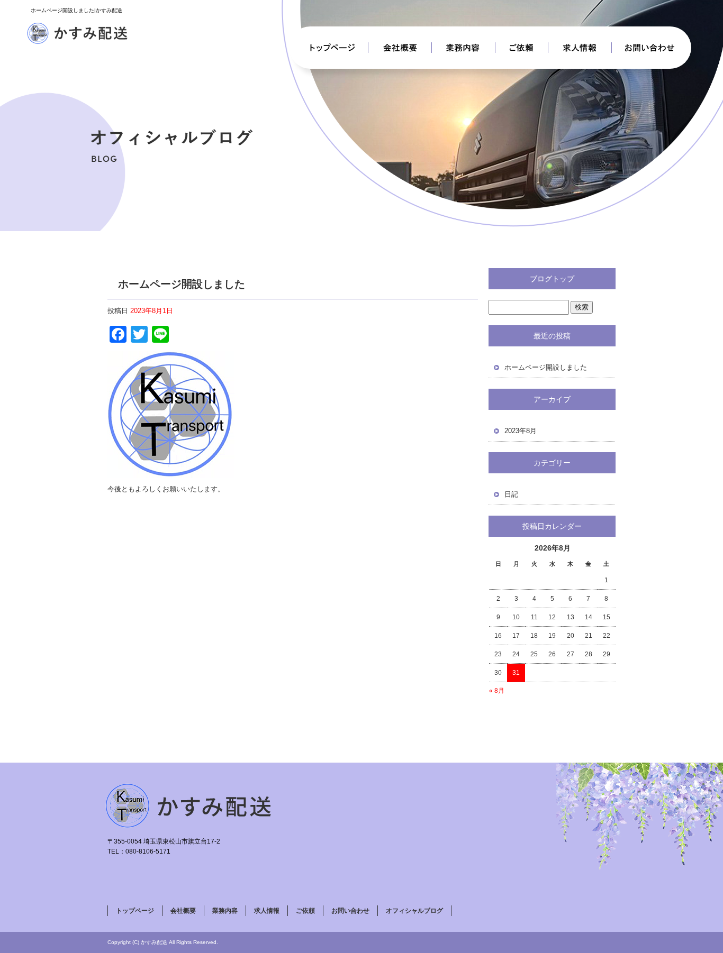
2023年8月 (520, 431)
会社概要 (400, 47)
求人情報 (580, 47)
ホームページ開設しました (545, 367)
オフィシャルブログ (414, 910)
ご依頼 (521, 47)
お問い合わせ (651, 47)
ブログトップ (552, 278)
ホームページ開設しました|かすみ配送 (76, 10)
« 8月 (496, 690)
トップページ (328, 47)
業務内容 (463, 47)
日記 (511, 494)
